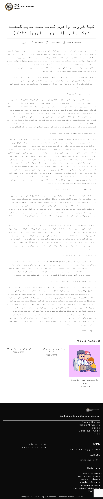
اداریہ (25, 42)
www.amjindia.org (90, 479)
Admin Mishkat (74, 42)
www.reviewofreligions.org (86, 488)
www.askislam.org (90, 485)
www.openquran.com (89, 476)
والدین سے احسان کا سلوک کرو (84, 381)
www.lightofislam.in (90, 482)
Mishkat (39, 42)
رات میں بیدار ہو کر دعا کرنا (51, 350)
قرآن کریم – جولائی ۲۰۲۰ (18, 348)
